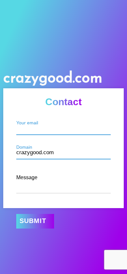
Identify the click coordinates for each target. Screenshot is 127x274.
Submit (33, 220)
